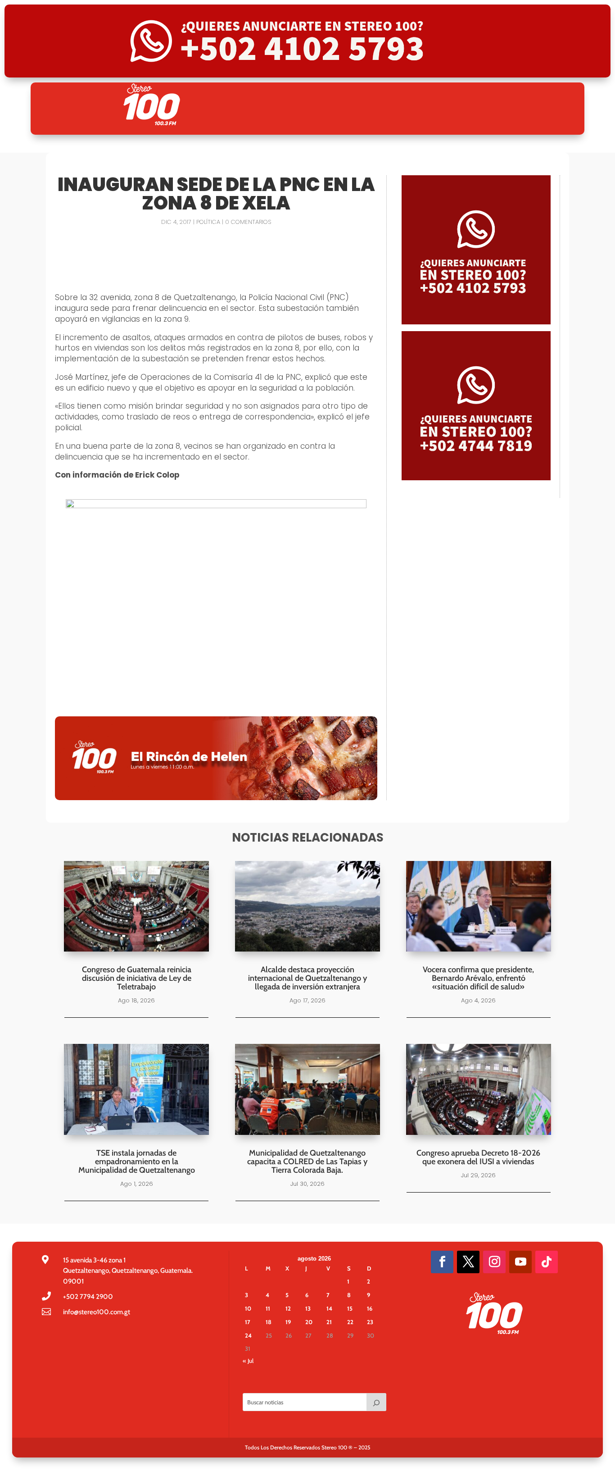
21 (329, 1321)
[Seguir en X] (468, 1262)
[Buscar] (376, 1402)
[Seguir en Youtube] (520, 1262)
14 (329, 1308)
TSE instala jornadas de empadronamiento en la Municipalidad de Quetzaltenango (136, 1161)
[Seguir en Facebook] (442, 1262)
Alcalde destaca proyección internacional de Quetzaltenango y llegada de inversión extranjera (307, 978)
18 (268, 1321)
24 (248, 1335)
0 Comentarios (248, 222)
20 (308, 1321)
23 (370, 1321)
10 (248, 1308)
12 (288, 1308)
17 (247, 1321)
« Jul (248, 1360)
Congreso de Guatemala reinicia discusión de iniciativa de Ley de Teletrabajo (136, 978)
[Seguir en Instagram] (494, 1262)
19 (288, 1321)
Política (208, 222)
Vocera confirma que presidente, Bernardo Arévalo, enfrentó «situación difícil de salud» (478, 978)
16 (369, 1308)
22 (350, 1321)
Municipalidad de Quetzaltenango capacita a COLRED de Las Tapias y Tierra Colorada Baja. (307, 1161)
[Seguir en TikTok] (546, 1262)
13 (308, 1308)
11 (268, 1308)
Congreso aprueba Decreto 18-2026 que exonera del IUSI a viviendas (478, 1157)
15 (350, 1308)
